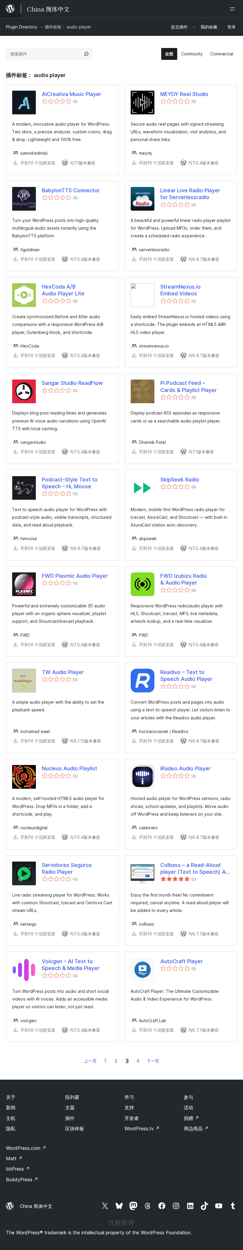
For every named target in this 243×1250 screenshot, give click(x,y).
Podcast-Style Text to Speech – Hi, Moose (69, 482)
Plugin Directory (21, 26)
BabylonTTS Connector (71, 190)
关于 (10, 1097)
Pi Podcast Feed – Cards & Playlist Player (188, 386)
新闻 (10, 1107)
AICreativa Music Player (71, 94)
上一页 (90, 1060)
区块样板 (74, 1128)
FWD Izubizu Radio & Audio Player (183, 579)
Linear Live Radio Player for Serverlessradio (190, 193)
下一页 (153, 1060)
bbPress (18, 1169)
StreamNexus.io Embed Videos (180, 290)
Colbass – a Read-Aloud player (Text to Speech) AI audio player (193, 869)
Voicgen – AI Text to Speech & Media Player (71, 964)
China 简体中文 (36, 1206)
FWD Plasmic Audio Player (75, 576)
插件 (70, 1118)
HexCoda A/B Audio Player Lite (63, 290)
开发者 (131, 1118)
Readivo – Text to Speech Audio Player (186, 675)
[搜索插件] (86, 54)
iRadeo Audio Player (185, 768)
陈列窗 (72, 1097)
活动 (188, 1107)
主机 (10, 1118)
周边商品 (196, 1128)
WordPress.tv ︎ (142, 1128)
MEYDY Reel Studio (184, 94)
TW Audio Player (63, 672)
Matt (14, 1158)
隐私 (10, 1128)
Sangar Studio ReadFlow (72, 383)
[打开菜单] (233, 9)
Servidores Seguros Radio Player (67, 868)
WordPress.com (26, 1148)
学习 (129, 1097)
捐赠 (191, 1118)
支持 (129, 1107)
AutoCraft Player (181, 961)
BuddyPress (22, 1179)
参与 (188, 1097)
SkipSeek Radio (179, 479)
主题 (70, 1107)
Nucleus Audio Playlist (69, 768)
